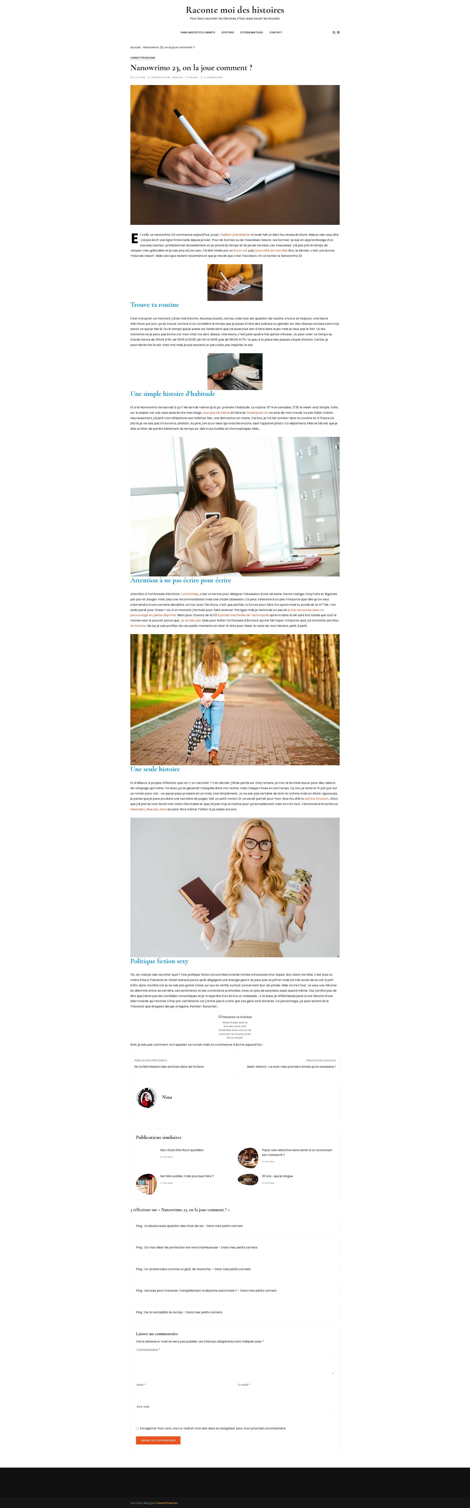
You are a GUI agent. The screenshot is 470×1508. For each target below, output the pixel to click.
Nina (195, 77)
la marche (137, 626)
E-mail (244, 1385)
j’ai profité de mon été (270, 250)
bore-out (240, 250)
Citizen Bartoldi (251, 32)
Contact (275, 32)
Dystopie (228, 32)
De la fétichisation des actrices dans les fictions (169, 1067)
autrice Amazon (316, 799)
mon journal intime (216, 413)
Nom (141, 1385)
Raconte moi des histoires (235, 10)
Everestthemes (167, 1503)
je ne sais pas (191, 620)
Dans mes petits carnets (198, 32)
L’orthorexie (190, 594)
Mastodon (137, 809)
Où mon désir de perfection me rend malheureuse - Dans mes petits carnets (200, 1247)
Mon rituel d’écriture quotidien (181, 1150)
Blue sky (152, 809)
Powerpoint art (258, 413)
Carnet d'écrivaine (142, 57)
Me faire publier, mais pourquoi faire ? (187, 1176)
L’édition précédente (235, 235)
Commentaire (148, 1350)
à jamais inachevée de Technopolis (243, 615)
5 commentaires (213, 77)
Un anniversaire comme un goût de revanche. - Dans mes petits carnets (197, 1269)
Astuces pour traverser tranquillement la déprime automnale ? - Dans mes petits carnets (210, 1290)
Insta (163, 809)
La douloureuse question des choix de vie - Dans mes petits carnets (193, 1226)
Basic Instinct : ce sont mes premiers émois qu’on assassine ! (291, 1067)
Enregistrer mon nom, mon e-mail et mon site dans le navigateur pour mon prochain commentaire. (213, 1428)
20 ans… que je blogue (277, 1176)
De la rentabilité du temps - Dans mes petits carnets (183, 1312)
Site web (143, 1407)
